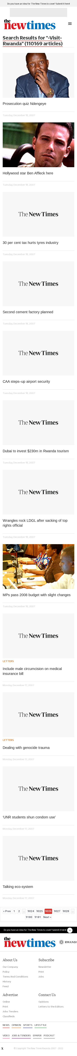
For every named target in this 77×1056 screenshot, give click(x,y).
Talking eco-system (18, 887)
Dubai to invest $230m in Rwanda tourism (36, 451)
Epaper (37, 1035)
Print (41, 971)
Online (6, 1001)
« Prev (7, 911)
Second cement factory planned (28, 312)
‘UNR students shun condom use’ (29, 817)
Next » (47, 917)
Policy (6, 971)
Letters (8, 661)
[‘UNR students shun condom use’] (38, 788)
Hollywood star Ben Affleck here (28, 173)
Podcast (49, 1035)
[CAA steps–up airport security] (38, 353)
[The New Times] (29, 29)
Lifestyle (41, 1025)
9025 (39, 911)
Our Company (10, 966)
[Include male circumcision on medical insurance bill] (38, 635)
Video (6, 1035)
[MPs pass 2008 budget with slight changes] (38, 566)
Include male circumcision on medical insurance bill (32, 671)
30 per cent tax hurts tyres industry (30, 243)
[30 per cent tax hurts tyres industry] (38, 214)
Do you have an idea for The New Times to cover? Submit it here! (38, 4)
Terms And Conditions (15, 976)
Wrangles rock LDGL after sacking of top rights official (35, 523)
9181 (38, 917)
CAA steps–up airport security (26, 381)
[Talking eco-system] (38, 858)
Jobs (41, 976)
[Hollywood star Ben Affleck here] (38, 144)
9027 (57, 911)
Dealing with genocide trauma (26, 748)
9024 (31, 911)
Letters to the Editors (51, 1006)
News (6, 1025)
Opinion (16, 1025)
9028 (66, 911)
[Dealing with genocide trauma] (38, 714)
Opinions (43, 1001)
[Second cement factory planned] (38, 283)
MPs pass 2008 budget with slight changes (37, 595)
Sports (27, 1025)
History (7, 981)
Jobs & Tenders (21, 1035)
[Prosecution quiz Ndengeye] (38, 75)
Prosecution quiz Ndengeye (24, 104)
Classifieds (9, 1016)
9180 (29, 917)
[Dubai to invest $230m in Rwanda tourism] (38, 422)
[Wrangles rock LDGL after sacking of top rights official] (38, 492)
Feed (6, 986)
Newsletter (44, 966)
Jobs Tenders (10, 1011)
